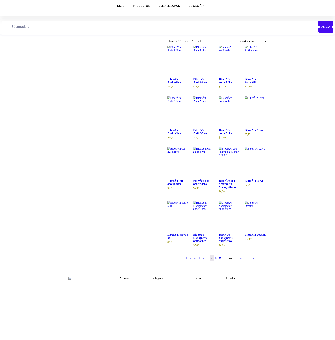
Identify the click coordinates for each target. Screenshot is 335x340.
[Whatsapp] (242, 301)
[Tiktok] (249, 301)
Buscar (325, 27)
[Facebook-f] (227, 301)
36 (241, 257)
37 (247, 257)
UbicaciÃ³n (196, 6)
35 (236, 257)
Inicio (120, 6)
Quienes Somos (169, 6)
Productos (141, 6)
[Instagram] (234, 301)
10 (225, 257)
